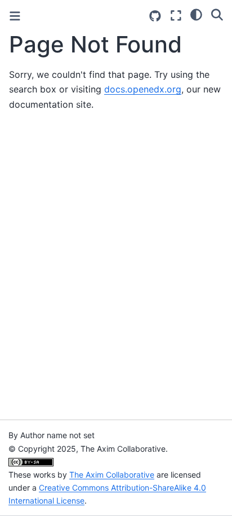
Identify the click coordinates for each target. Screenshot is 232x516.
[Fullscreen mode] (176, 16)
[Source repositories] (155, 16)
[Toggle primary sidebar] (15, 16)
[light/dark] (196, 14)
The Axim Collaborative (111, 474)
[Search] (217, 14)
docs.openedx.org (142, 89)
